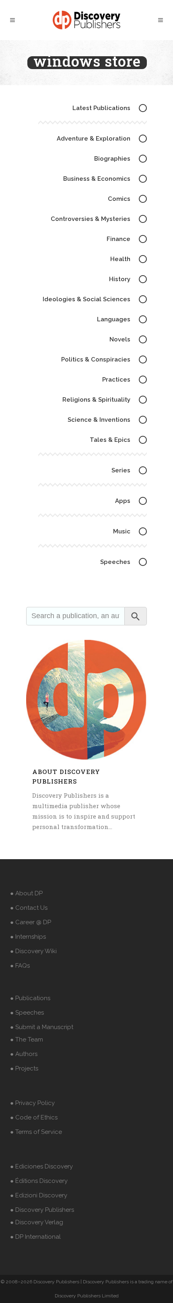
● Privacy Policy (32, 1103)
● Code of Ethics (34, 1117)
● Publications (30, 998)
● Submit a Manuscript (41, 1027)
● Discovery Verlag (36, 1222)
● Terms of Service (36, 1132)
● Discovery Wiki (33, 951)
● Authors (23, 1054)
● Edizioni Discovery (38, 1195)
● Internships (28, 936)
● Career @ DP (30, 922)
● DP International (35, 1236)
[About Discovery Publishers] (86, 700)
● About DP (26, 893)
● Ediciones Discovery (41, 1166)
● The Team (26, 1039)
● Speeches (27, 1012)
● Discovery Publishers (42, 1209)
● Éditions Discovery (39, 1181)
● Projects (24, 1068)
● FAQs (20, 965)
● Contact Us (28, 907)
